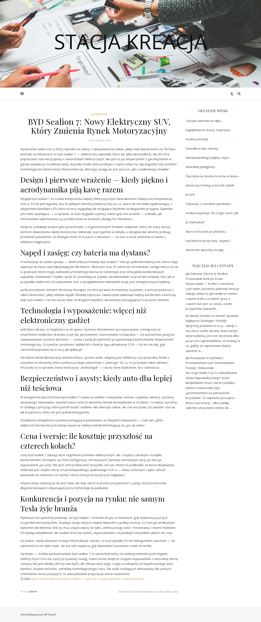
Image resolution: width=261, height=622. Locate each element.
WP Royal (49, 614)
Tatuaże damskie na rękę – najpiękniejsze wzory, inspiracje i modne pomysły (208, 130)
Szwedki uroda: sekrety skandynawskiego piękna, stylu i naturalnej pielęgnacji (208, 157)
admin (33, 591)
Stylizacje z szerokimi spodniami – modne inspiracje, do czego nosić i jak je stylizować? (212, 213)
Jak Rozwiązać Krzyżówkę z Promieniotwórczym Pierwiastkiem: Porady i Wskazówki (210, 363)
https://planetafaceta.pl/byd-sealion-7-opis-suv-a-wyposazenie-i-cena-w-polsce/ (87, 579)
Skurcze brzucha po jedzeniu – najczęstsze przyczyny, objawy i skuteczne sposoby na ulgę (208, 240)
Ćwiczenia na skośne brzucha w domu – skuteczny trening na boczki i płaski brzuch (213, 185)
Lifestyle (99, 114)
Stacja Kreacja (130, 41)
